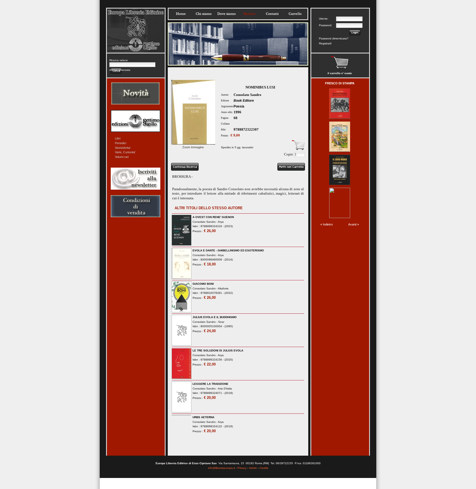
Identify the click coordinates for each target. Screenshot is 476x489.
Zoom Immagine (193, 147)
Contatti (272, 13)
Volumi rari (122, 156)
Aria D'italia (225, 388)
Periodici (120, 143)
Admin (253, 467)
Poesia (239, 106)
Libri (117, 138)
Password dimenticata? (333, 38)
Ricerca (249, 13)
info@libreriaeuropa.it (221, 467)
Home (180, 13)
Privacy (242, 467)
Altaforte (223, 288)
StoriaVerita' (123, 147)
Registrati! (325, 43)
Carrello (295, 13)
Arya (221, 221)
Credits (263, 467)
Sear (221, 321)
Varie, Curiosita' (125, 152)
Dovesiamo (226, 13)
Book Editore (244, 101)
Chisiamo (203, 13)
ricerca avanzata (119, 69)
